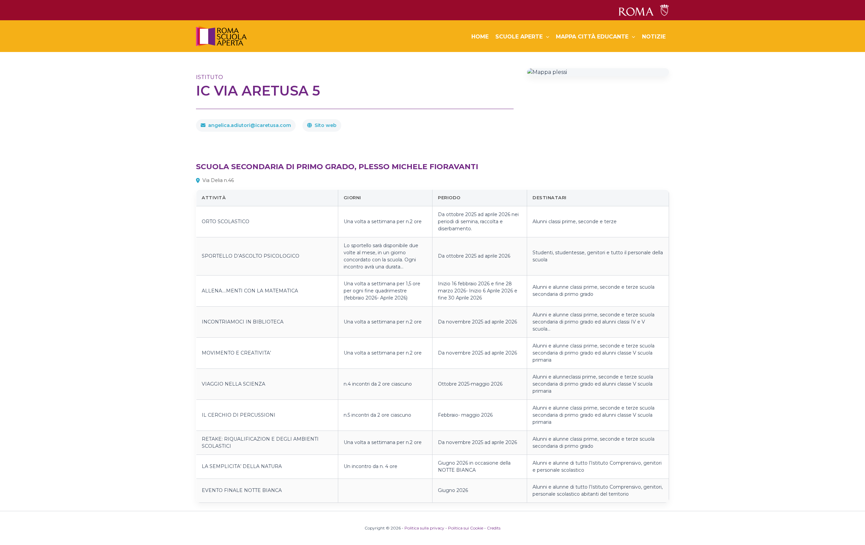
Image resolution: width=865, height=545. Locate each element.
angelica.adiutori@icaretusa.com (249, 125)
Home (480, 36)
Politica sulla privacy (424, 527)
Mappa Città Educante (592, 36)
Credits (493, 527)
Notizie (654, 36)
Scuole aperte (519, 36)
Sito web (326, 125)
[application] (546, 36)
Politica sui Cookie (465, 527)
